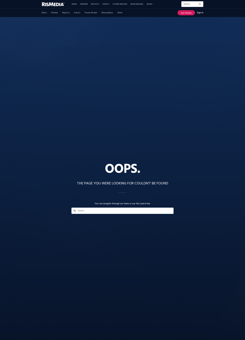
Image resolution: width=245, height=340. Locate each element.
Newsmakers (136, 4)
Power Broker (120, 4)
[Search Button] (200, 4)
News (74, 4)
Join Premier (186, 13)
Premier (84, 4)
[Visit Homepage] (55, 4)
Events (106, 4)
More (149, 4)
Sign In (200, 12)
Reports (95, 4)
